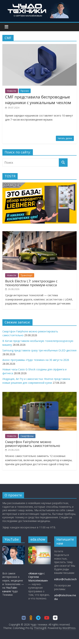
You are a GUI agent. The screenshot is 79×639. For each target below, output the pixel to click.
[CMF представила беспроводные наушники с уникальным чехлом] (39, 46)
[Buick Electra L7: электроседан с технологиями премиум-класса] (39, 233)
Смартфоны (27, 436)
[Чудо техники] (39, 4)
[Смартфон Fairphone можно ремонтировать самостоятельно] (39, 394)
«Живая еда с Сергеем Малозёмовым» (38, 577)
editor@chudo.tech (65, 579)
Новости (11, 90)
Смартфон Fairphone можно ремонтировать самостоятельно (32, 444)
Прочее (25, 90)
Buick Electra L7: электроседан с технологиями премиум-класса (31, 283)
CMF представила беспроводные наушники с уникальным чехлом (38, 99)
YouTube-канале (10, 589)
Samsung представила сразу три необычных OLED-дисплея (39, 350)
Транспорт (26, 275)
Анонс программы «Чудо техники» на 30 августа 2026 (35, 360)
